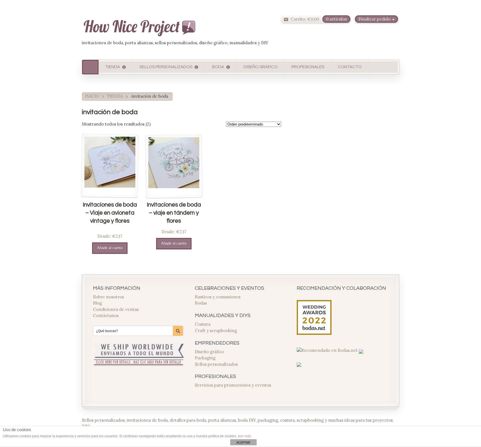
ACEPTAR (243, 442)
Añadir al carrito (109, 248)
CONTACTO (350, 67)
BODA (218, 67)
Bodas (201, 303)
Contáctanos (106, 315)
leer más (244, 436)
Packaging (205, 357)
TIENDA (112, 67)
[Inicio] (90, 67)
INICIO (92, 96)
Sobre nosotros (108, 296)
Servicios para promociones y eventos (233, 385)
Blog (97, 303)
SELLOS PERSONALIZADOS (165, 67)
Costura (202, 324)
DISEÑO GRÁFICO (261, 67)
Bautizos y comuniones (217, 296)
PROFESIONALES (307, 67)
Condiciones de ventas (116, 309)
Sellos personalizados (216, 364)
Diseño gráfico (209, 351)
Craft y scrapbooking (216, 330)
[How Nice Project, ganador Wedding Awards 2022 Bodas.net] (314, 331)
